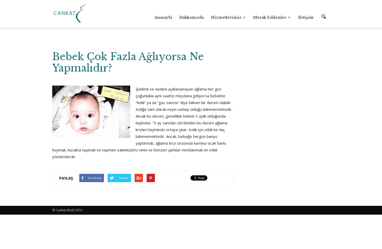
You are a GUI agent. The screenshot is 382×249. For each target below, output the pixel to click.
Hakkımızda (191, 17)
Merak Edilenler (269, 17)
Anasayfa (163, 17)
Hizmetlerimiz (226, 17)
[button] (323, 17)
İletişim (306, 17)
